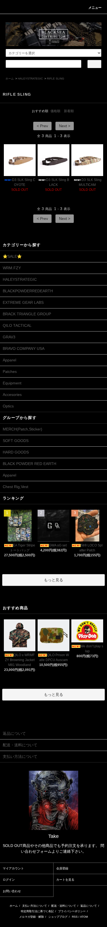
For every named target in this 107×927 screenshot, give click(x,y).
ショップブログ (57, 916)
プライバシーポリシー (72, 911)
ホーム (9, 78)
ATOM (84, 916)
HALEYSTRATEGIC (30, 78)
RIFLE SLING (55, 78)
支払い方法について (34, 905)
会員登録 (62, 868)
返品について (88, 905)
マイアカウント (13, 868)
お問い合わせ (12, 891)
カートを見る (65, 879)
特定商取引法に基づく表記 (37, 911)
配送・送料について (63, 905)
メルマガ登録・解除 (31, 916)
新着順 (69, 111)
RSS (75, 916)
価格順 (55, 111)
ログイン (9, 879)
